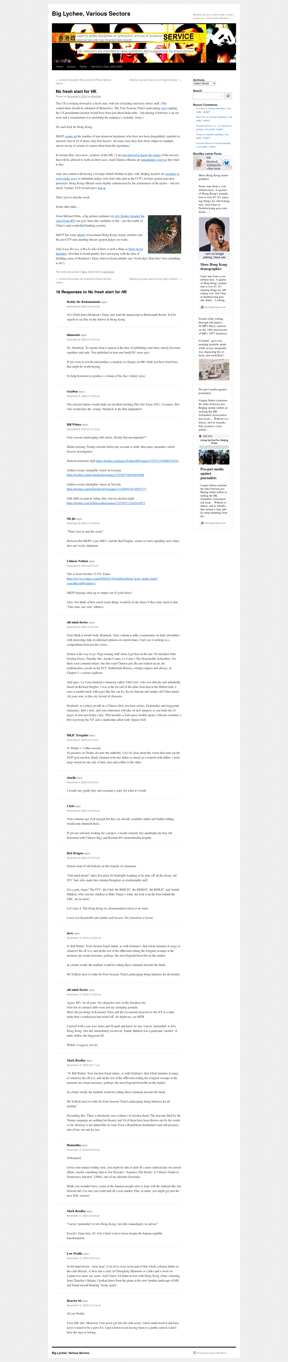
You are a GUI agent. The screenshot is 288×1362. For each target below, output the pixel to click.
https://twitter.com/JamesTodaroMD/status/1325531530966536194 (137, 461)
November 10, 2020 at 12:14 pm (84, 1305)
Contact (71, 66)
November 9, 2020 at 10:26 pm (83, 810)
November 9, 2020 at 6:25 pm (82, 782)
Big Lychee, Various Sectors (91, 13)
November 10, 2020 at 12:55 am (84, 994)
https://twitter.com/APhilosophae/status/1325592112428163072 (106, 503)
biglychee (96, 96)
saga (164, 108)
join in (102, 188)
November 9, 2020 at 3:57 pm (82, 626)
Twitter (83, 66)
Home (59, 66)
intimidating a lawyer (154, 160)
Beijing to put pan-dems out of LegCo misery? (155, 79)
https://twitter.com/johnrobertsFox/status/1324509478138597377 (106, 489)
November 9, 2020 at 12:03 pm (83, 396)
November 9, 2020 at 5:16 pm (82, 739)
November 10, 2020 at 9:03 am (83, 1149)
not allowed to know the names (141, 155)
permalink (108, 271)
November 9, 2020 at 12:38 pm (83, 523)
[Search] (228, 95)
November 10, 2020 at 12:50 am (84, 937)
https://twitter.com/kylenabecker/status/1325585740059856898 (105, 475)
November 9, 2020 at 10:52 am (83, 339)
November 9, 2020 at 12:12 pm (83, 429)
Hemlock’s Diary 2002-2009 (106, 66)
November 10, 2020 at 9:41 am (83, 1258)
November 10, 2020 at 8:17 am (83, 1065)
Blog (84, 271)
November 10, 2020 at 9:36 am (83, 1215)
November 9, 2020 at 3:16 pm (82, 565)
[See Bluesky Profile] (226, 163)
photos (81, 235)
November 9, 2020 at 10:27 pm (83, 857)
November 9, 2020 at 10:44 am (83, 306)
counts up (71, 136)
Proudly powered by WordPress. (212, 1352)
